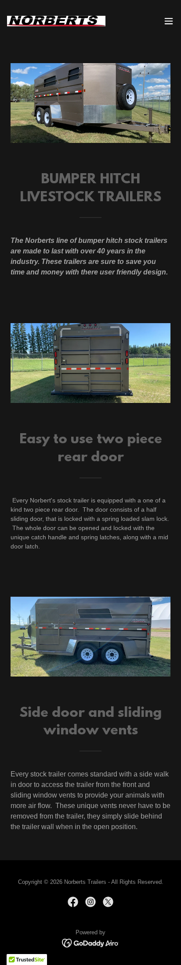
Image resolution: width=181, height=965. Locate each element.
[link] (56, 21)
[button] (168, 21)
